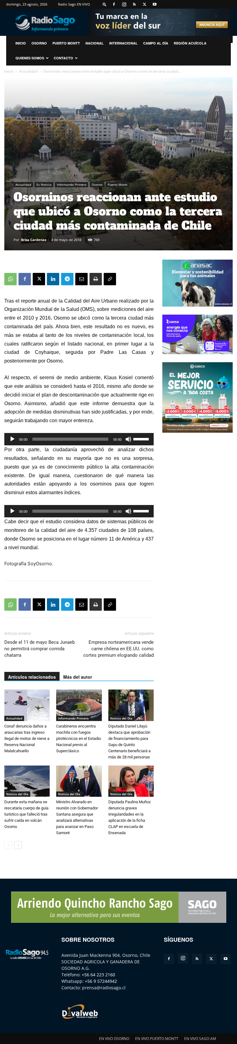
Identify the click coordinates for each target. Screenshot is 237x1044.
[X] (144, 4)
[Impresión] (95, 279)
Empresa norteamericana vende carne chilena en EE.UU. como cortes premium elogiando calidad (118, 648)
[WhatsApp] (10, 279)
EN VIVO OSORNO (114, 1038)
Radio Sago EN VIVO (74, 4)
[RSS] (134, 4)
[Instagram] (124, 4)
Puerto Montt (66, 43)
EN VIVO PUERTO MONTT (156, 1038)
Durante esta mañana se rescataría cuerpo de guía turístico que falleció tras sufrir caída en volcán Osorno (26, 814)
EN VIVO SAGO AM (200, 1038)
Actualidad (28, 71)
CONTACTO (63, 58)
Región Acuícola (190, 43)
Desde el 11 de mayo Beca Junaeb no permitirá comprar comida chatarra (39, 648)
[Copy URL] (110, 279)
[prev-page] (8, 845)
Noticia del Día (121, 718)
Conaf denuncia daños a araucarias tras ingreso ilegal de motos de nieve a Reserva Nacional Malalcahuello (26, 738)
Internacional (123, 43)
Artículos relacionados (32, 677)
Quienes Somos (29, 58)
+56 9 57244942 (101, 981)
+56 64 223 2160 (98, 975)
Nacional (94, 43)
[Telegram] (67, 279)
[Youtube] (154, 4)
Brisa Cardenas (33, 239)
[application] (79, 439)
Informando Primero (71, 184)
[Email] (81, 279)
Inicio (8, 71)
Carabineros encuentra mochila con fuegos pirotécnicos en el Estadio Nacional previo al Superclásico (78, 738)
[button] (104, 4)
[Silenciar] (128, 439)
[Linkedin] (53, 279)
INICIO (20, 43)
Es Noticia (44, 184)
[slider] (142, 438)
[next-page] (18, 845)
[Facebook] (113, 4)
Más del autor (77, 677)
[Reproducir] (12, 439)
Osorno (39, 43)
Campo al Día (155, 43)
